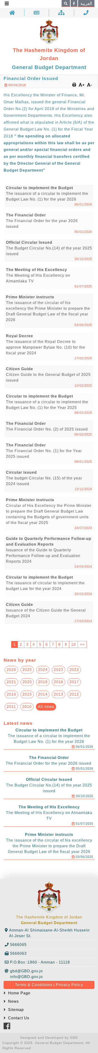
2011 (11, 707)
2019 (43, 682)
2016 (11, 694)
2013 (58, 694)
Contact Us (18, 1018)
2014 (43, 694)
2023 (58, 670)
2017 (74, 682)
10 (73, 644)
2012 (74, 694)
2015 (27, 694)
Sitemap (15, 1010)
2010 (27, 707)
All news (46, 707)
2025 (27, 670)
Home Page (18, 993)
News (13, 1001)
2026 (11, 670)
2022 (74, 670)
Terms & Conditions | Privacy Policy (49, 985)
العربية (86, 3)
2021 (11, 682)
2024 (43, 670)
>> (82, 644)
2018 (58, 682)
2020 (27, 682)
